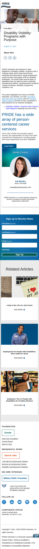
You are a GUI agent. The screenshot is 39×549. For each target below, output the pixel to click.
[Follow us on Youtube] (19, 502)
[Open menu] (28, 4)
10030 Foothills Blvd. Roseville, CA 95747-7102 (12, 513)
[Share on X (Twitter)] (6, 59)
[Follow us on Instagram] (27, 502)
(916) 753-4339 (20, 183)
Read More (18, 310)
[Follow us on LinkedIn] (12, 502)
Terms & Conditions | (22, 540)
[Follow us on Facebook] (4, 502)
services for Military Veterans (20, 489)
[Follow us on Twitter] (35, 502)
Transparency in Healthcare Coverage (16, 543)
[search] (34, 5)
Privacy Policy (7, 540)
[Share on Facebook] (10, 59)
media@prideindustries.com (20, 187)
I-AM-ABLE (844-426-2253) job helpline (18, 98)
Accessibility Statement (21, 546)
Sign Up (19, 254)
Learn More (9, 146)
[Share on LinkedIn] (15, 59)
